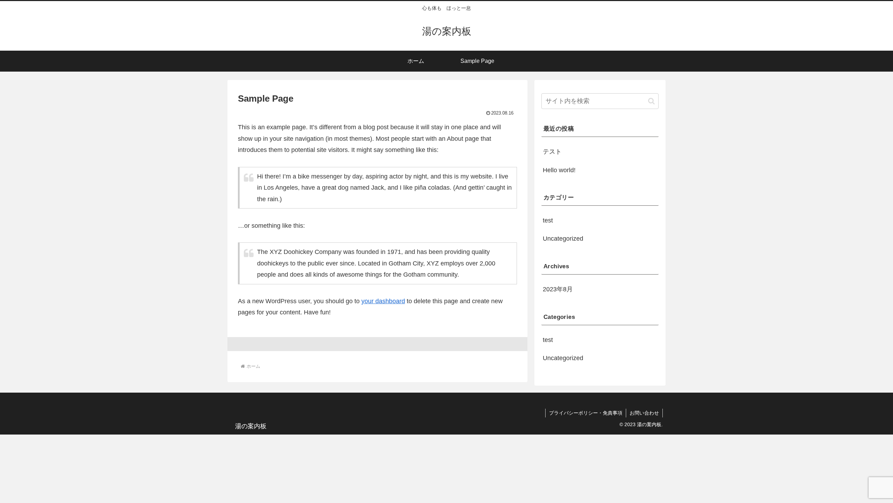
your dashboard (383, 301)
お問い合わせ (644, 413)
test (548, 220)
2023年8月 (558, 289)
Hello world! (559, 170)
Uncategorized (563, 238)
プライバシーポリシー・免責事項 (585, 413)
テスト (552, 151)
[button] (651, 101)
